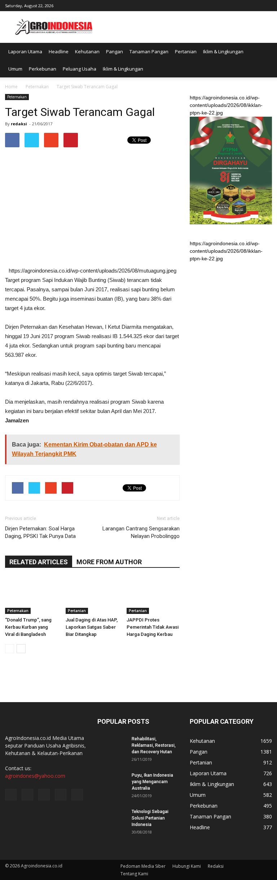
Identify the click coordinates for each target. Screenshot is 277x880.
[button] (263, 60)
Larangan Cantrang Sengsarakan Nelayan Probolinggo (141, 532)
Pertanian (186, 51)
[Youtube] (266, 5)
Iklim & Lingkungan (223, 51)
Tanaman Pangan (148, 51)
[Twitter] (242, 5)
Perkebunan (42, 69)
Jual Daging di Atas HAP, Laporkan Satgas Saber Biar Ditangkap (92, 627)
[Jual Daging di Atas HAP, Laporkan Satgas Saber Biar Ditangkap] (92, 596)
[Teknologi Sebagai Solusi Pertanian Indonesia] (111, 818)
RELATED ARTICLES (38, 562)
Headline (59, 51)
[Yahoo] (254, 5)
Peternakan (17, 96)
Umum (15, 69)
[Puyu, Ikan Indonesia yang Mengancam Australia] (111, 782)
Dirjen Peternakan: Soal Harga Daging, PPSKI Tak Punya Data (40, 532)
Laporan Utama (25, 51)
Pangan (114, 51)
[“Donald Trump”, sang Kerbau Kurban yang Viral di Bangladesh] (31, 596)
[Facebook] (219, 5)
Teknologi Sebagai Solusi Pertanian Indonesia (150, 818)
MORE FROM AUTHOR (109, 562)
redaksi (19, 123)
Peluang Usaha (79, 69)
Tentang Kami (134, 874)
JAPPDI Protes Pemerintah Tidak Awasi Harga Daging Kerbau (153, 627)
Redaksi (216, 866)
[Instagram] (230, 5)
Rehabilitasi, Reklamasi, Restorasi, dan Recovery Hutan (154, 745)
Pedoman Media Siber (143, 866)
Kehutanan (87, 51)
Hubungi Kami (186, 866)
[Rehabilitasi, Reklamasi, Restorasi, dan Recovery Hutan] (111, 746)
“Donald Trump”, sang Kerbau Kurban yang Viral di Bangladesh (28, 627)
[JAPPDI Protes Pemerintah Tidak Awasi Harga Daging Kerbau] (153, 596)
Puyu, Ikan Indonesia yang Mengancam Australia (152, 782)
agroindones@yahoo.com (35, 775)
